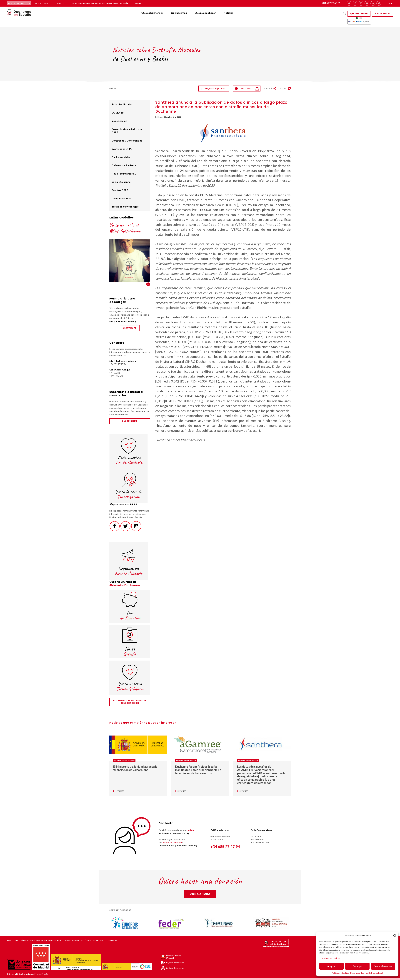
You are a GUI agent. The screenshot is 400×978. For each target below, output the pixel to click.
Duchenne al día (121, 157)
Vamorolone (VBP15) (124, 760)
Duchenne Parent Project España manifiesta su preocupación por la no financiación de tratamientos (198, 770)
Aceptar (331, 966)
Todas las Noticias (122, 104)
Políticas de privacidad (92, 940)
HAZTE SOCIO (382, 13)
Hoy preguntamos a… (124, 173)
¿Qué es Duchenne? (152, 12)
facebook (355, 3)
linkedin (372, 3)
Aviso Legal (378, 973)
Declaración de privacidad (361, 973)
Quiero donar (359, 13)
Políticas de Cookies (340, 973)
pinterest (378, 3)
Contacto (139, 3)
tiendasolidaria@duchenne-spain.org (177, 845)
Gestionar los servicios (330, 958)
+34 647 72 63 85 (331, 2)
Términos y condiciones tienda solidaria (41, 940)
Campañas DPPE (121, 198)
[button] (393, 935)
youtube (367, 3)
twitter (349, 3)
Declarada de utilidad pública (278, 942)
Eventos (60, 3)
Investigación (119, 120)
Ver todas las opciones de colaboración (129, 701)
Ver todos (148, 284)
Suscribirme (129, 421)
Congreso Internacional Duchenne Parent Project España (99, 3)
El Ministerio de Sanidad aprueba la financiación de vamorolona (135, 768)
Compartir (268, 88)
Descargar (130, 327)
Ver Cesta (244, 88)
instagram (361, 3)
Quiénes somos (42, 3)
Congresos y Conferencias (127, 140)
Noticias (228, 12)
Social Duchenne (121, 181)
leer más (120, 791)
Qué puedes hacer (205, 12)
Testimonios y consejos (125, 206)
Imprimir (283, 88)
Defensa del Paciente (124, 165)
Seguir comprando (215, 88)
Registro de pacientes (19, 3)
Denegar (357, 966)
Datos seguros (71, 940)
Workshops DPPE (122, 148)
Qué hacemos (179, 12)
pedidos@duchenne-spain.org (173, 833)
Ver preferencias (383, 966)
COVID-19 (117, 112)
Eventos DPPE (120, 190)
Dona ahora (200, 894)
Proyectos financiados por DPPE (127, 130)
